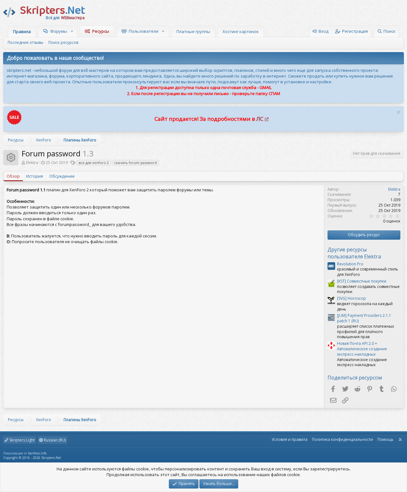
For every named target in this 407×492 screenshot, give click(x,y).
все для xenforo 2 (94, 162)
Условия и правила (289, 439)
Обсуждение (62, 176)
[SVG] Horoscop (351, 298)
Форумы (58, 31)
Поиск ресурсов (63, 42)
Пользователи (143, 31)
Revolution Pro (350, 264)
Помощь (385, 439)
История (34, 176)
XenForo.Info (37, 453)
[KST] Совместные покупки (361, 281)
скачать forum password (135, 162)
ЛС (259, 118)
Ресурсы (100, 31)
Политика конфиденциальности (342, 439)
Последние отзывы (25, 42)
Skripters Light (21, 440)
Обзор (13, 176)
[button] (73, 31)
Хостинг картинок (241, 31)
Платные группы (193, 31)
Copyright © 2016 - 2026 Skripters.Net (32, 457)
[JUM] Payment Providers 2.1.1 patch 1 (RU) (364, 318)
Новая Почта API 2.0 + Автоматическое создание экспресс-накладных (362, 349)
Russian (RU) (54, 440)
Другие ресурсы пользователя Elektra (354, 253)
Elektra (32, 162)
